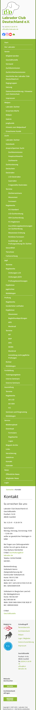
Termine (9, 189)
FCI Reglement (14, 222)
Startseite (9, 489)
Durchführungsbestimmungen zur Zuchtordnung (20, 227)
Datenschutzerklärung (26, 642)
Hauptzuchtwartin (15, 156)
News (6, 470)
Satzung (9, 87)
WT (9, 334)
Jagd (6, 260)
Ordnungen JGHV (15, 277)
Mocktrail (12, 326)
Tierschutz (10, 252)
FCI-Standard (13, 209)
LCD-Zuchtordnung (15, 213)
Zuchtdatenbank (24, 631)
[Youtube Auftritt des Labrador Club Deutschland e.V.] (10, 35)
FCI (9, 408)
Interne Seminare (13, 379)
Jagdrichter (10, 289)
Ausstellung (9, 387)
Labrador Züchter (13, 107)
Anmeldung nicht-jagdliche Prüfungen (18, 356)
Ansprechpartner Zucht (15, 148)
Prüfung (7, 297)
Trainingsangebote (13, 375)
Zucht (6, 136)
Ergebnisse (10, 285)
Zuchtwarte (12, 160)
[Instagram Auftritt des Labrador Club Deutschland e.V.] (7, 35)
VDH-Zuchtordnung (16, 218)
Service (7, 420)
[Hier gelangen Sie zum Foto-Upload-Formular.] (13, 35)
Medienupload (11, 425)
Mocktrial (12, 351)
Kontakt (9, 461)
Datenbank (10, 144)
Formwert (12, 201)
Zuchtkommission (13, 68)
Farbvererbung (12, 256)
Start (6, 42)
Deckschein (10, 168)
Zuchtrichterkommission (15, 72)
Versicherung (11, 453)
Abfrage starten (9, 699)
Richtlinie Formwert (16, 237)
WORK (10, 347)
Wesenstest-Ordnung (16, 233)
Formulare (12, 433)
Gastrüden (12, 181)
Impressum (10, 98)
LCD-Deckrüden (14, 177)
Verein (7, 51)
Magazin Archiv (12, 445)
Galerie (8, 119)
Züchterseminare (15, 193)
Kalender (9, 465)
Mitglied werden (12, 56)
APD (10, 322)
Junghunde (10, 123)
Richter (9, 362)
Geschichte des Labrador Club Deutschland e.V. (17, 77)
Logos (10, 441)
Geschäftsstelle (12, 60)
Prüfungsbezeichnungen (17, 281)
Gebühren (10, 457)
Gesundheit (10, 248)
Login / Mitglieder (24, 638)
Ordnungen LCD (14, 273)
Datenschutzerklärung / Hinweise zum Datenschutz (19, 92)
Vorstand (9, 64)
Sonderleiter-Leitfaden (15, 306)
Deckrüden (10, 173)
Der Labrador (9, 47)
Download (10, 429)
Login (6, 483)
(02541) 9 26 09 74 (11, 27)
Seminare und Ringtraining (16, 412)
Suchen (10, 686)
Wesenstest (12, 197)
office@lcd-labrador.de (10, 29)
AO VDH (11, 404)
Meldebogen (11, 293)
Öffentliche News (12, 474)
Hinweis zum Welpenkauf (16, 127)
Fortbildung (9, 370)
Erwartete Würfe (12, 111)
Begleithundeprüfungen (17, 318)
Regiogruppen (11, 83)
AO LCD (11, 400)
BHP (10, 339)
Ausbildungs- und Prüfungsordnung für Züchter (20, 242)
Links (8, 449)
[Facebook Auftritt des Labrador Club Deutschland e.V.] (3, 35)
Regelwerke (10, 205)
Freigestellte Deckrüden (17, 185)
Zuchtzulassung (12, 164)
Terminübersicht (24, 627)
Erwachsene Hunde (13, 131)
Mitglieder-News (12, 478)
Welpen (7, 102)
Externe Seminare (13, 383)
